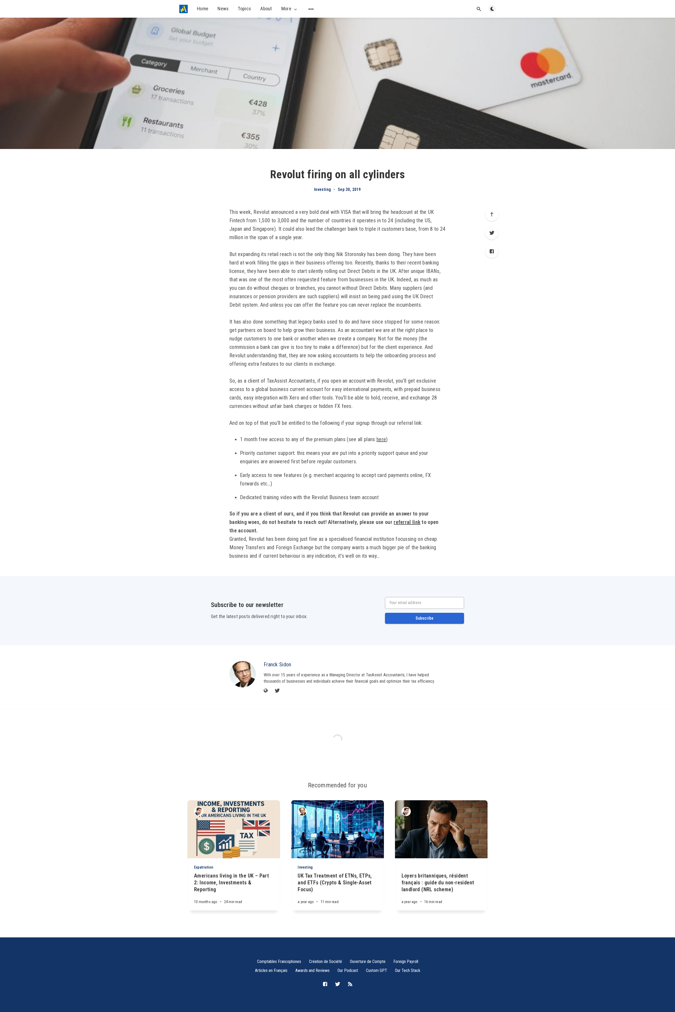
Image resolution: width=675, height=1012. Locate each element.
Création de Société (325, 961)
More (286, 8)
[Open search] (479, 9)
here (381, 439)
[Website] (266, 690)
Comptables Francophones (279, 961)
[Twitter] (491, 232)
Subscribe (425, 618)
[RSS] (350, 984)
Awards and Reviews (312, 970)
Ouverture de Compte (367, 961)
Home (202, 8)
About (266, 8)
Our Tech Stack (407, 970)
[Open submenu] (311, 9)
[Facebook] (491, 251)
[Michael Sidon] (198, 811)
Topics (244, 8)
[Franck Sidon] (242, 674)
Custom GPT (376, 970)
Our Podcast (348, 970)
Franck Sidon (277, 664)
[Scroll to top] (491, 214)
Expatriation (203, 867)
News (223, 8)
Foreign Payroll (405, 961)
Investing (322, 189)
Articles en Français (271, 970)
